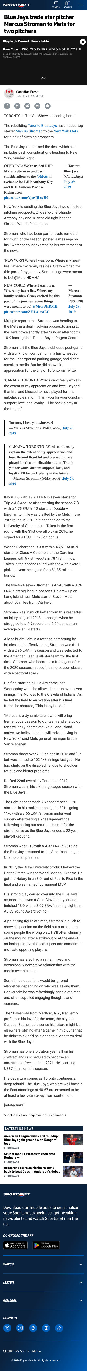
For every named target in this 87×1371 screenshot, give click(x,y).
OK (43, 78)
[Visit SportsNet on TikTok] (59, 1328)
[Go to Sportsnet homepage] (16, 6)
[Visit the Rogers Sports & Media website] (22, 1351)
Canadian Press (27, 91)
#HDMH (51, 306)
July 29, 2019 (70, 184)
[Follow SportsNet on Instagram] (46, 1328)
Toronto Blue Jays (42, 125)
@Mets (42, 176)
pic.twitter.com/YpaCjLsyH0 (26, 197)
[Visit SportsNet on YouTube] (20, 1328)
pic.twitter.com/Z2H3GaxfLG (27, 311)
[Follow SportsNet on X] (7, 1328)
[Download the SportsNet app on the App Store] (15, 1245)
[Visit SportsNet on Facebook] (33, 1328)
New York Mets (66, 131)
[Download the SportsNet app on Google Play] (46, 1245)
